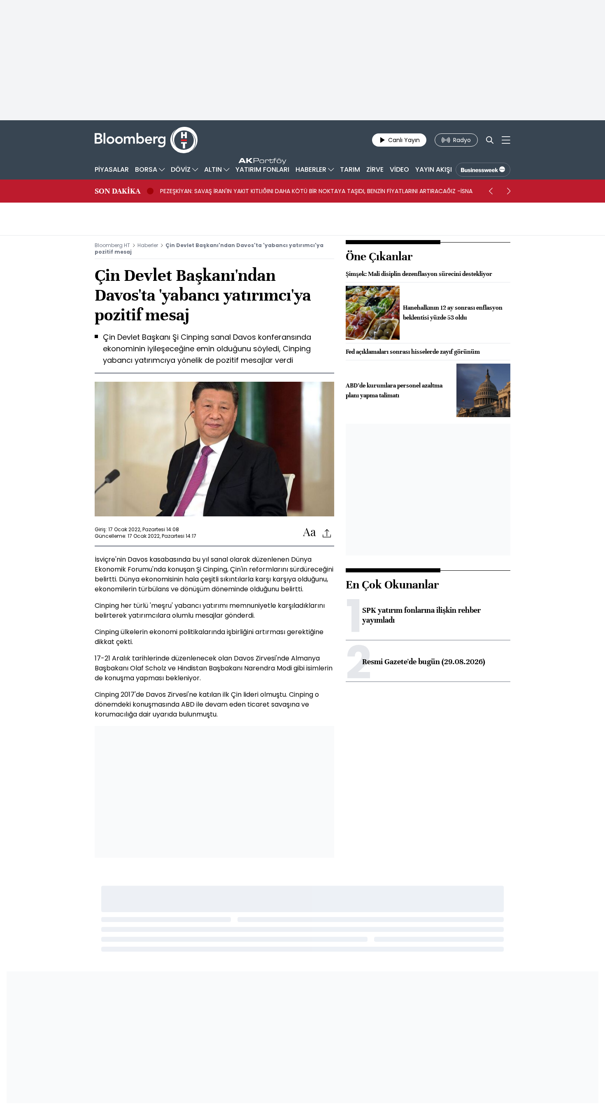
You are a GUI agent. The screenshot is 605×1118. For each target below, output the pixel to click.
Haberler (147, 245)
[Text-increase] (309, 532)
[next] (508, 191)
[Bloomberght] (146, 140)
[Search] (489, 140)
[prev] (490, 191)
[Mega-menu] (506, 140)
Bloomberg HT (112, 245)
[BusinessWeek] (483, 170)
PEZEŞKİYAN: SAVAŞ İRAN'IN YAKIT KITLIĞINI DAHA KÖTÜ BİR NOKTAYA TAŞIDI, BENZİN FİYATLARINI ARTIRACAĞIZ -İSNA (316, 191)
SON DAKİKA (117, 191)
